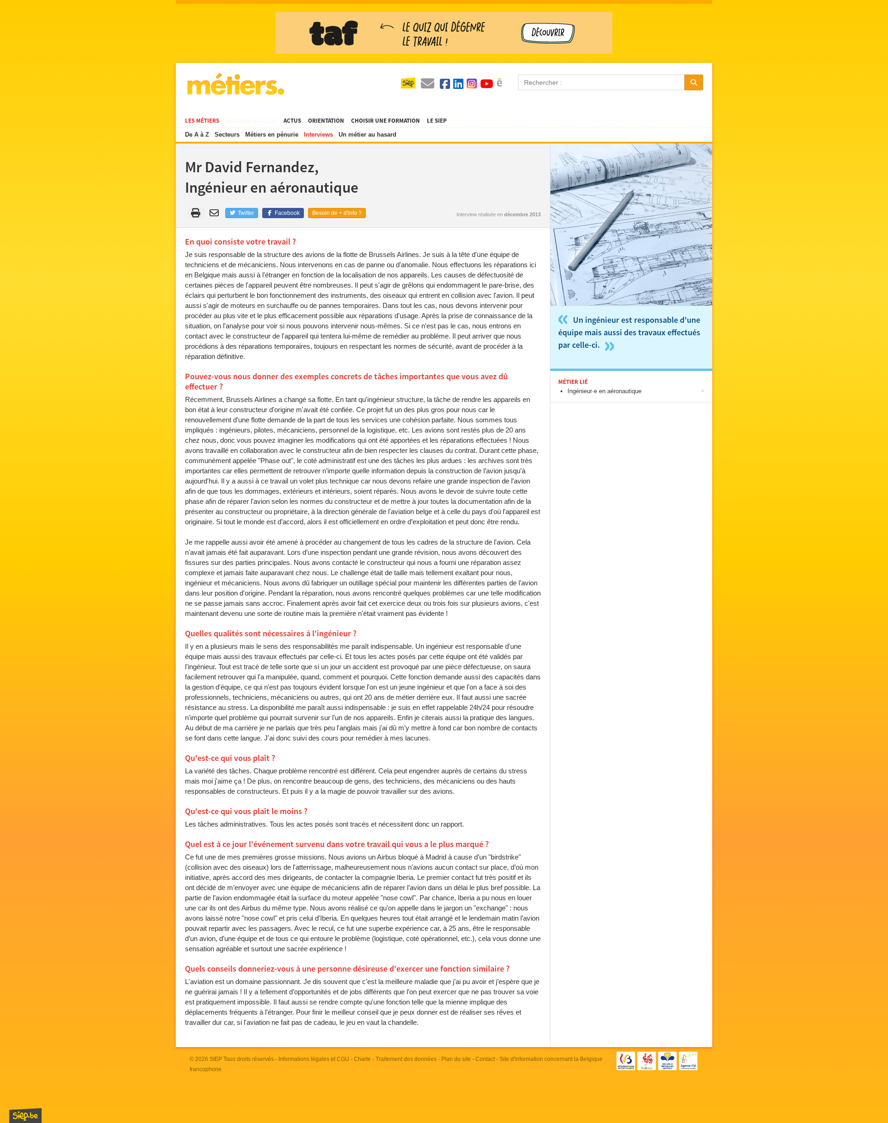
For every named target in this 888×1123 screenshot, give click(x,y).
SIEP (216, 1059)
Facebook (286, 213)
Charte (362, 1059)
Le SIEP (437, 121)
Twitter (245, 213)
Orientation (326, 121)
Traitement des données (406, 1059)
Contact (485, 1059)
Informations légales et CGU (313, 1059)
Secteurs (227, 134)
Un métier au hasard (367, 134)
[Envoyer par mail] (216, 213)
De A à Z (197, 134)
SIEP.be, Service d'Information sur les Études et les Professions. (25, 1115)
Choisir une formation (385, 121)
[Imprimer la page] (195, 213)
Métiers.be (235, 83)
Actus (292, 121)
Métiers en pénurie (271, 134)
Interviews (318, 134)
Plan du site (456, 1059)
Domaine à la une (251, 121)
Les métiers (202, 121)
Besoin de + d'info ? (337, 213)
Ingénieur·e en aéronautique (604, 391)
